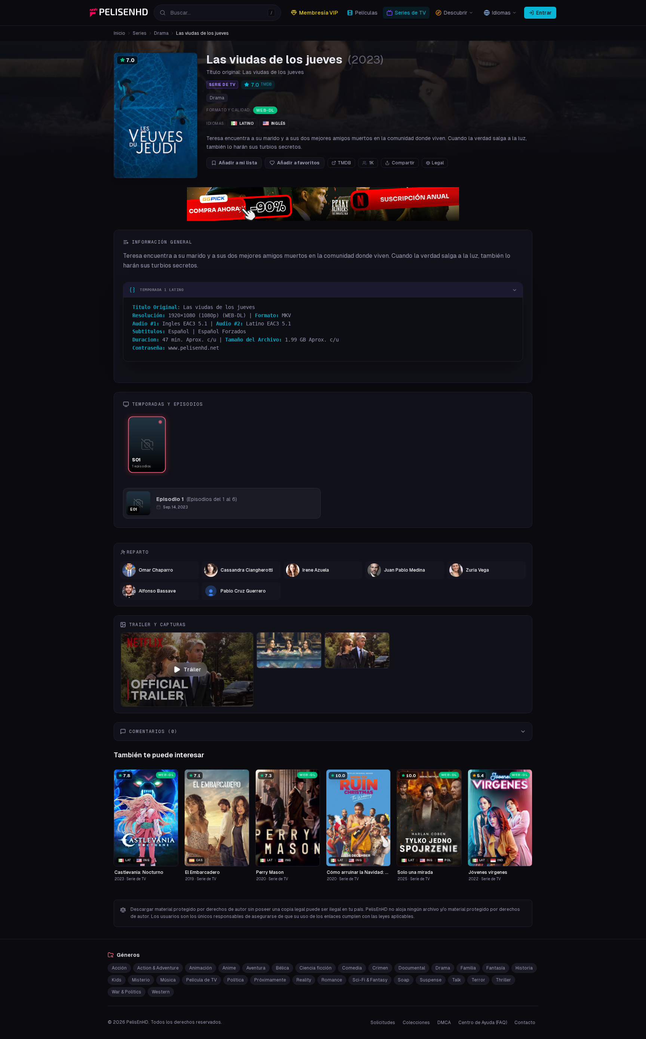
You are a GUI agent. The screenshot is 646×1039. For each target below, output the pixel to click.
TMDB (344, 163)
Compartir (403, 163)
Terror (478, 980)
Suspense (431, 980)
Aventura (255, 968)
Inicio (119, 33)
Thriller (503, 980)
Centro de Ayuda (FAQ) (482, 1022)
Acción (119, 968)
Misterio (141, 980)
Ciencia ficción (315, 968)
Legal (438, 163)
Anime (229, 968)
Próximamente (270, 980)
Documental (412, 968)
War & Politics (126, 992)
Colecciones (416, 1022)
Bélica (282, 968)
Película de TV (201, 980)
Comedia (352, 968)
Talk (456, 980)
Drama (161, 33)
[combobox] (217, 12)
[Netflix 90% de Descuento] (323, 204)
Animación (200, 968)
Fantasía (495, 968)
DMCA (444, 1022)
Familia (468, 968)
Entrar (544, 13)
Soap (403, 980)
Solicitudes (382, 1022)
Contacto (524, 1022)
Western (161, 992)
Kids (116, 980)
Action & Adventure (158, 968)
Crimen (380, 968)
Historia (524, 968)
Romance (332, 980)
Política (235, 980)
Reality (303, 980)
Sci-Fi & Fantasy (370, 980)
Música (168, 980)
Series (140, 33)
